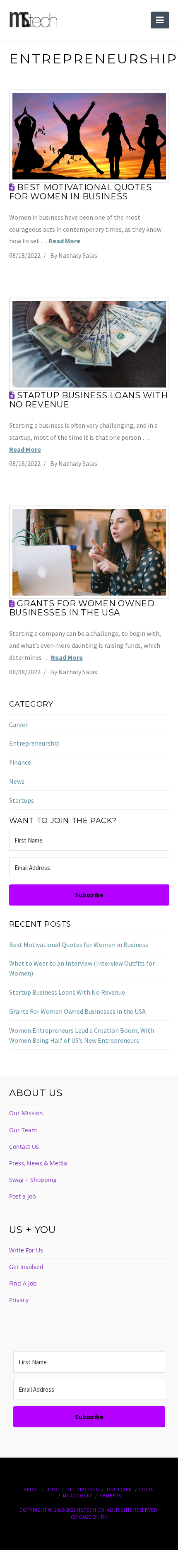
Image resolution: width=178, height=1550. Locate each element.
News (16, 781)
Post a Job (22, 1196)
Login (146, 1489)
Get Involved (26, 1267)
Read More (64, 241)
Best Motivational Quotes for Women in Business (80, 191)
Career (18, 724)
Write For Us (26, 1250)
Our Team (23, 1130)
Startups (21, 800)
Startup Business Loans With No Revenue (88, 399)
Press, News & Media (38, 1163)
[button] (160, 20)
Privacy (19, 1300)
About (31, 1489)
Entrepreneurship (34, 743)
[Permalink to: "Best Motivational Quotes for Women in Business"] (89, 136)
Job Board (119, 1489)
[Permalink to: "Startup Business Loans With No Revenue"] (89, 344)
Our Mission (26, 1113)
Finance (20, 762)
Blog (52, 1489)
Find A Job (23, 1283)
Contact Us (24, 1146)
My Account (78, 1496)
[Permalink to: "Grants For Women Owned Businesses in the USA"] (89, 552)
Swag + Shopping (33, 1180)
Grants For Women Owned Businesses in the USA (82, 608)
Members (110, 1496)
